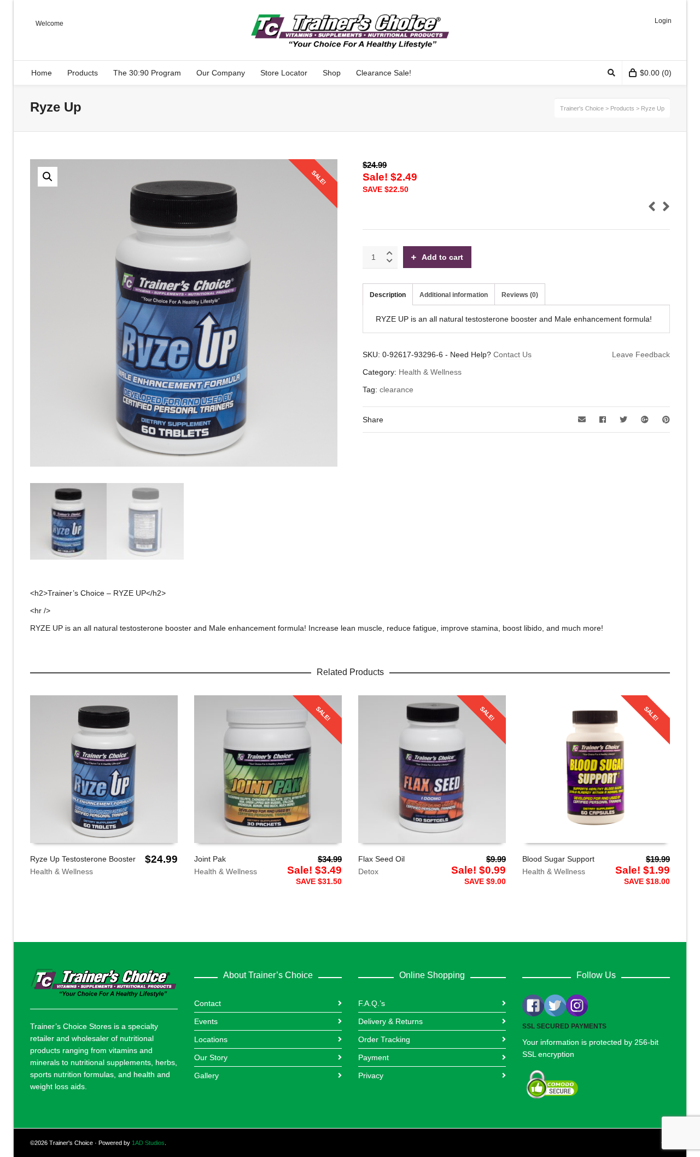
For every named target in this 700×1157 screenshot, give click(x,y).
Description (388, 295)
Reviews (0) (519, 295)
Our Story (211, 1057)
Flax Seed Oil (381, 858)
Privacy (370, 1075)
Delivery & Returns (390, 1021)
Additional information (453, 295)
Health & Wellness (430, 372)
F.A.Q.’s (371, 1003)
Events (206, 1021)
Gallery (206, 1075)
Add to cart (442, 257)
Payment (373, 1057)
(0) (656, 72)
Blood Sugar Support (558, 858)
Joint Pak (210, 858)
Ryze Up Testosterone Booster (83, 858)
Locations (211, 1039)
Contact (207, 1003)
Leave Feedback (641, 354)
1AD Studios (148, 1142)
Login (663, 21)
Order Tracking (384, 1039)
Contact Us (512, 354)
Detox (368, 871)
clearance (396, 389)
